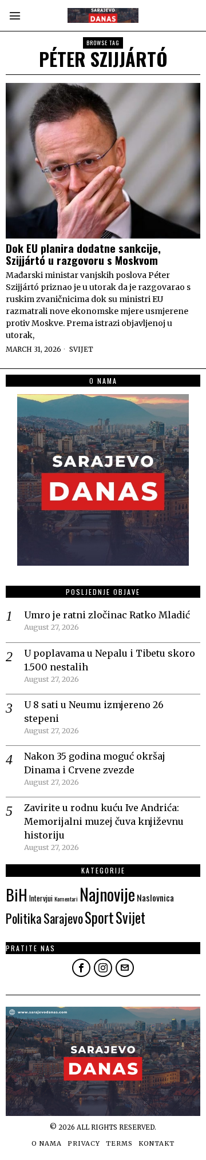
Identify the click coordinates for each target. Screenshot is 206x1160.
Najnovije (107, 893)
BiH (16, 894)
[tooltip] (81, 968)
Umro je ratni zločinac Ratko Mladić (107, 615)
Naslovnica (155, 897)
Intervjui (41, 898)
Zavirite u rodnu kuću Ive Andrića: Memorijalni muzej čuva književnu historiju (104, 821)
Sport (99, 917)
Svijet (81, 349)
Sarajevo (63, 917)
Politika (24, 918)
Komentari (66, 898)
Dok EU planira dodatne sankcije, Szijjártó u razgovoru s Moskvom (83, 254)
